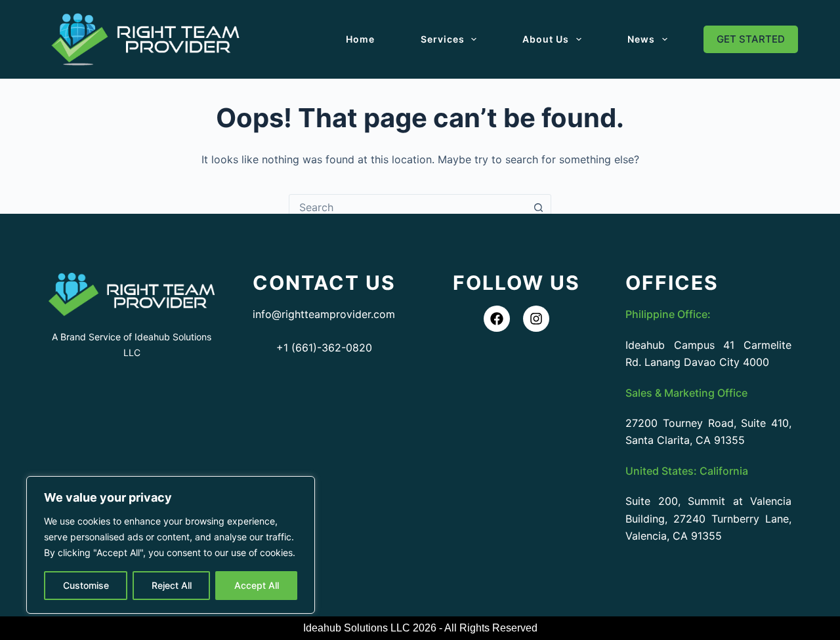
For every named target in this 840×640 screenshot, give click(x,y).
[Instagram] (536, 319)
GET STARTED (751, 39)
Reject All (172, 585)
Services (443, 39)
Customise (86, 585)
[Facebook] (497, 319)
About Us (545, 39)
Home (360, 39)
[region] (170, 545)
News (641, 39)
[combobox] (407, 207)
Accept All (256, 585)
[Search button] (538, 207)
